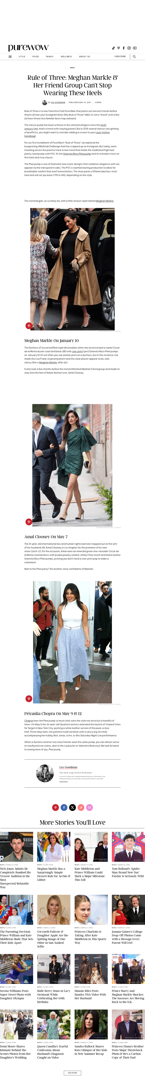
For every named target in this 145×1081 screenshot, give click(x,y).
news (72, 68)
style (22, 57)
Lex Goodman (58, 103)
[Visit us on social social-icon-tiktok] (113, 48)
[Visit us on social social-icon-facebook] (123, 48)
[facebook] (64, 807)
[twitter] (72, 807)
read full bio (63, 781)
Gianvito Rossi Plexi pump (77, 154)
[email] (5, 67)
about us (84, 57)
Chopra (28, 721)
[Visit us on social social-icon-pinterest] (118, 48)
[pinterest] (5, 37)
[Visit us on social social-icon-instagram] (129, 48)
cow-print (77, 351)
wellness (66, 57)
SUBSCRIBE (120, 57)
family (50, 57)
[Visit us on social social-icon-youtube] (135, 48)
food (35, 57)
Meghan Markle (104, 201)
